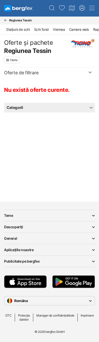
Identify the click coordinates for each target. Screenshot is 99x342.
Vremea (59, 29)
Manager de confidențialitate (55, 315)
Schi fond (41, 29)
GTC (8, 315)
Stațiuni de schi (18, 29)
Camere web (79, 29)
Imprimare (87, 315)
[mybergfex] (82, 8)
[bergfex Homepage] (18, 8)
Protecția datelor (24, 317)
